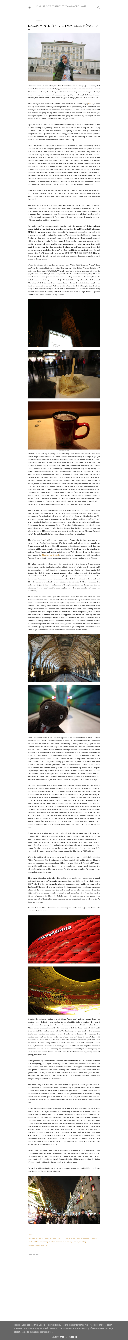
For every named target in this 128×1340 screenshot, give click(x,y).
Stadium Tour (61, 1242)
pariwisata (94, 1238)
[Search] (98, 7)
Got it (73, 1336)
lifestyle (79, 1238)
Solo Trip (52, 1242)
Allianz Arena (38, 1238)
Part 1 (90, 104)
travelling (82, 1242)
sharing (45, 1242)
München (86, 1238)
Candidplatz (48, 1238)
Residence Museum (35, 1242)
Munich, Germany (41, 1245)
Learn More (59, 1336)
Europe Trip (57, 1238)
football (65, 1238)
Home (39, 6)
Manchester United (50, 555)
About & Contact (51, 6)
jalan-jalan (72, 1238)
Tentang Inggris (70, 6)
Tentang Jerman (72, 1242)
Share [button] (30, 1235)
